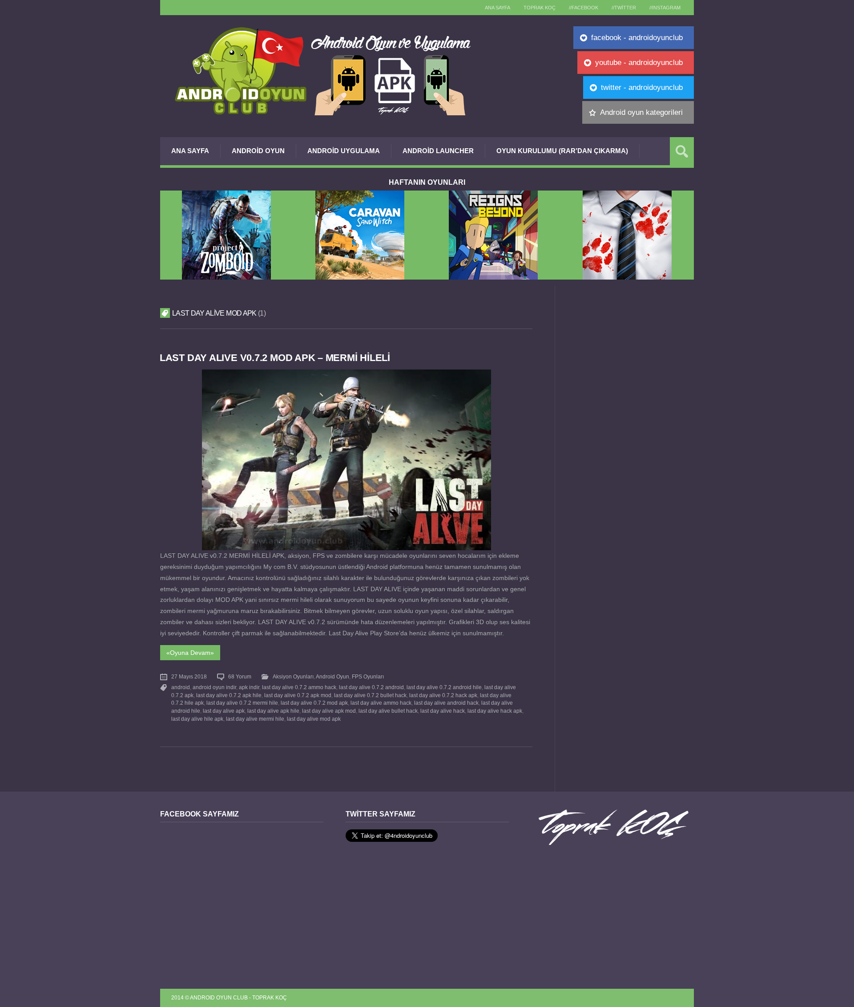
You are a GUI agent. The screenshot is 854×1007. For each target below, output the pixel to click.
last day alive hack (442, 711)
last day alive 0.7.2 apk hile (229, 695)
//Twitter (624, 7)
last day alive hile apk (197, 719)
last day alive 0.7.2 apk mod (297, 695)
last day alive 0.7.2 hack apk (443, 695)
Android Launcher (438, 150)
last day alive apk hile (273, 711)
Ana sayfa (497, 7)
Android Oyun (258, 150)
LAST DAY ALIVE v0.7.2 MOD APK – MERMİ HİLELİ (275, 357)
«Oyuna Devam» (190, 652)
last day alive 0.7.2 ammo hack (299, 687)
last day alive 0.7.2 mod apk (314, 703)
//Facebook (583, 7)
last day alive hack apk (494, 711)
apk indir (249, 687)
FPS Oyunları (368, 677)
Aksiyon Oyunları (293, 677)
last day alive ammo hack (380, 703)
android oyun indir (214, 687)
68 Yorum (239, 677)
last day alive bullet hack (388, 711)
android (180, 687)
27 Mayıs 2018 (189, 677)
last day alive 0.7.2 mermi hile (242, 703)
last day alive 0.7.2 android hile (444, 687)
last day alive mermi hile (255, 719)
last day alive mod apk (314, 719)
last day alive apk (224, 711)
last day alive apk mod (329, 711)
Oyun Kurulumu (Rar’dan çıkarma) (562, 150)
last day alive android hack (446, 703)
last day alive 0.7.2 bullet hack (370, 695)
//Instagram (665, 7)
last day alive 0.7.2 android (371, 687)
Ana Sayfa (190, 150)
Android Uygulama (343, 150)
